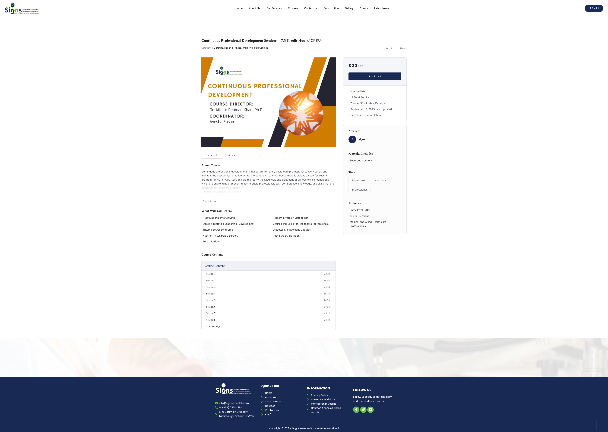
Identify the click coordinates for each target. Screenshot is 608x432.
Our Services (274, 8)
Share (403, 48)
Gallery (349, 8)
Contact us (310, 8)
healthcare (358, 180)
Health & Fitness (232, 47)
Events (364, 8)
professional (359, 189)
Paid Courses (261, 47)
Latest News (381, 8)
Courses (293, 8)
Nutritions (380, 180)
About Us (254, 8)
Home (239, 8)
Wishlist (390, 48)
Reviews (230, 155)
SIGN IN (594, 8)
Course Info (211, 155)
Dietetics (218, 47)
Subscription (331, 8)
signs (362, 139)
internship (248, 47)
